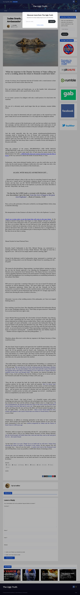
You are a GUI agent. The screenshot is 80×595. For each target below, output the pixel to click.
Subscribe (52, 21)
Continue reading (40, 25)
